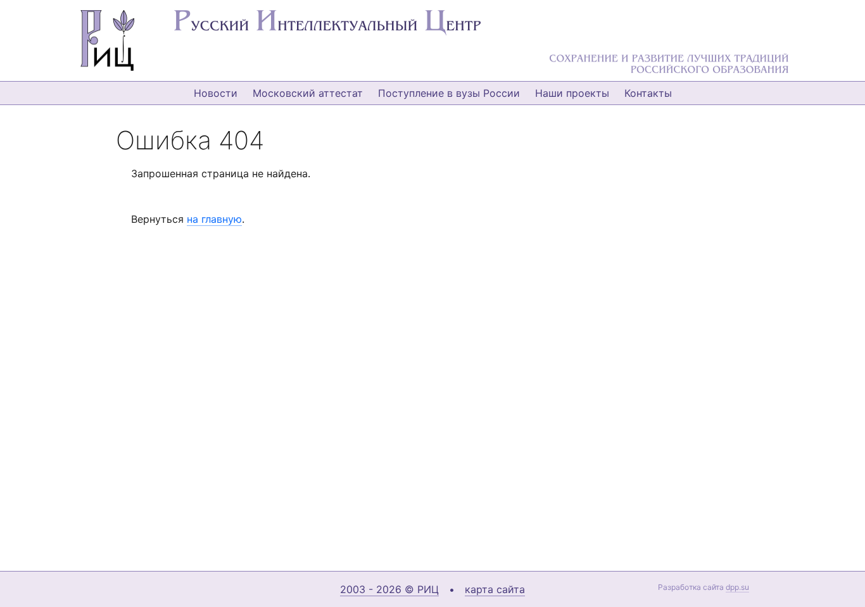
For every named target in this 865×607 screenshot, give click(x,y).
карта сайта (495, 589)
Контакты (648, 93)
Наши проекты (572, 93)
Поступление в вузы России (449, 93)
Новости (215, 93)
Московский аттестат (308, 93)
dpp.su (737, 587)
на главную (214, 219)
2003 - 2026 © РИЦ (389, 589)
